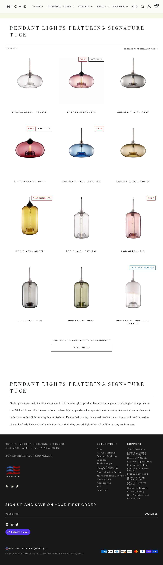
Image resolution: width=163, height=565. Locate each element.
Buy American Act (138, 495)
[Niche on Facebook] (7, 487)
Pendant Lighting (107, 456)
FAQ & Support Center (136, 483)
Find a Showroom (138, 474)
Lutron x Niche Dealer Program (136, 453)
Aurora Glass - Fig (81, 112)
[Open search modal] (142, 6)
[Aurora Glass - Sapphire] (81, 150)
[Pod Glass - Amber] (29, 220)
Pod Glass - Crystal (81, 251)
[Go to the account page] (149, 6)
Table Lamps (104, 463)
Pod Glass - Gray (30, 320)
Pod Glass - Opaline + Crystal (133, 322)
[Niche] (16, 6)
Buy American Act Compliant (28, 456)
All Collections (106, 452)
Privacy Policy (136, 491)
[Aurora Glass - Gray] (133, 81)
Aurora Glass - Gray (133, 112)
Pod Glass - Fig (133, 251)
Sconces (102, 460)
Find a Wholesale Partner (138, 469)
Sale (99, 486)
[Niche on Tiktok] (17, 487)
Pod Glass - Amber (30, 251)
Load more (82, 347)
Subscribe (151, 514)
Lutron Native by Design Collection (108, 468)
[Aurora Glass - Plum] (29, 150)
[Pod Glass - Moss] (81, 289)
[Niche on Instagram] (12, 487)
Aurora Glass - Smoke (133, 182)
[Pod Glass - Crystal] (81, 220)
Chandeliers (104, 479)
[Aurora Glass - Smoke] (133, 150)
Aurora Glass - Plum (30, 182)
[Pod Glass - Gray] (29, 289)
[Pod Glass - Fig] (133, 220)
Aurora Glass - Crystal (30, 112)
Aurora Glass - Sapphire (81, 182)
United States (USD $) (27, 548)
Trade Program (136, 449)
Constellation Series (109, 472)
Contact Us (134, 498)
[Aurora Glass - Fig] (81, 81)
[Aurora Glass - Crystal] (29, 81)
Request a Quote (137, 458)
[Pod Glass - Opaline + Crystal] (133, 289)
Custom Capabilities (139, 461)
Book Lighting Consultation (136, 478)
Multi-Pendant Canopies (111, 475)
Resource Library (137, 488)
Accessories (104, 483)
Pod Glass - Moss (81, 320)
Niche (25, 553)
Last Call (102, 490)
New (99, 449)
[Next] (136, 6)
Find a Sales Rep (137, 465)
